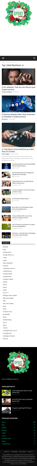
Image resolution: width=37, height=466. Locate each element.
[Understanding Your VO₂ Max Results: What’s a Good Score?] (6, 183)
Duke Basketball (7, 263)
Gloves (5, 287)
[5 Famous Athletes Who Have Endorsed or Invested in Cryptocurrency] (18, 104)
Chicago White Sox (8, 255)
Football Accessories (9, 268)
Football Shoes (7, 276)
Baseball (5, 247)
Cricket (5, 257)
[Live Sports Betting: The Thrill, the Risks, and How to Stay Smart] (6, 192)
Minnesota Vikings (8, 298)
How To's (5, 293)
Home (3, 62)
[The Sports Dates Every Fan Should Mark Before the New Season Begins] (6, 166)
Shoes (4, 317)
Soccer (5, 322)
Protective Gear (7, 311)
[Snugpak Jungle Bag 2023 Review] (6, 410)
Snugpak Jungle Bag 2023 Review (21, 408)
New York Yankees (8, 303)
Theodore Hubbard (7, 92)
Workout (5, 338)
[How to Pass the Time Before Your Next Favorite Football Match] (6, 227)
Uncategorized (7, 333)
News (4, 306)
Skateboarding (7, 320)
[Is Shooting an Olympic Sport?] (6, 201)
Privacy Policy (22, 451)
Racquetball (6, 314)
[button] (3, 58)
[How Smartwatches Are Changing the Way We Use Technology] (6, 175)
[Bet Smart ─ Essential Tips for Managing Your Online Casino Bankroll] (6, 235)
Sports (5, 325)
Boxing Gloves (7, 252)
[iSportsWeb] (18, 13)
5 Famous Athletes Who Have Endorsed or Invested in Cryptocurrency (18, 115)
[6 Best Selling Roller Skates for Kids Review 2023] (6, 393)
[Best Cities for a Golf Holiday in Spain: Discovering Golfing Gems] (6, 209)
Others (5, 309)
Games (5, 284)
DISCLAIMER (14, 451)
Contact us (30, 451)
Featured (5, 266)
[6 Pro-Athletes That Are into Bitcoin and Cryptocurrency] (18, 76)
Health (5, 290)
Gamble (5, 282)
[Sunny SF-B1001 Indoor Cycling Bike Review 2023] (6, 401)
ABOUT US (7, 451)
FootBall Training (8, 279)
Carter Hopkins (6, 154)
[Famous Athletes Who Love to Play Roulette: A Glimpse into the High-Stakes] (6, 218)
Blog (4, 249)
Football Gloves (7, 271)
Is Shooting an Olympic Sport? (20, 198)
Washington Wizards (9, 336)
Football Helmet (7, 274)
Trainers (5, 328)
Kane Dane (5, 119)
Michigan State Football (10, 295)
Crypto (5, 260)
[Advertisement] (18, 41)
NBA (4, 301)
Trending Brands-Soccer (10, 330)
